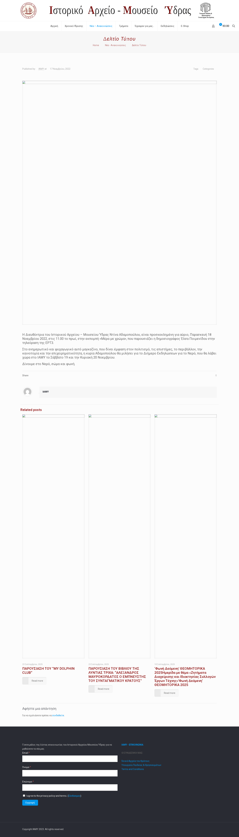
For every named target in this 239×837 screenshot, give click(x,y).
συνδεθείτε (58, 715)
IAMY (41, 69)
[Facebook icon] (205, 829)
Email (26, 752)
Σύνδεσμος (74, 796)
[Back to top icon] (213, 829)
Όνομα (26, 767)
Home (96, 45)
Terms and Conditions (132, 769)
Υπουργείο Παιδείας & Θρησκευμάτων (141, 765)
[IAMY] (119, 10)
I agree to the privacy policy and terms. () (53, 796)
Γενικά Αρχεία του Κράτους (135, 761)
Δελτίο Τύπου (139, 45)
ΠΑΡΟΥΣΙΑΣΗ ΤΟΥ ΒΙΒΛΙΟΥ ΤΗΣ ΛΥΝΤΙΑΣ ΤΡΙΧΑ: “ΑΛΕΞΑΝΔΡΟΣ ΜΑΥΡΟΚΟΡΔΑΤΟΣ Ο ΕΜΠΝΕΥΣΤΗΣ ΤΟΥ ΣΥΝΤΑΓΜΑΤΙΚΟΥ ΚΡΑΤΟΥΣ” (117, 675)
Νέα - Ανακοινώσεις (115, 45)
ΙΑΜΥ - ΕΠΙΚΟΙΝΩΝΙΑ (132, 744)
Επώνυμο (28, 781)
